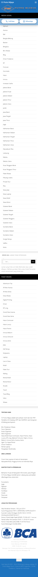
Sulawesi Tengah (8, 214)
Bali (4, 34)
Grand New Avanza (9, 312)
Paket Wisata (7, 173)
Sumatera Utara (8, 235)
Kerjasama (6, 353)
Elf (4, 63)
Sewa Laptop (7, 194)
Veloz (4, 398)
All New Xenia (7, 292)
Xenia (4, 247)
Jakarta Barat (7, 87)
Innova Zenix (7, 341)
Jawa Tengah (7, 116)
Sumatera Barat (8, 227)
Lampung (6, 153)
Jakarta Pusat (7, 92)
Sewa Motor (7, 202)
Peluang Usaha (7, 178)
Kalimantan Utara (8, 145)
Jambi (4, 108)
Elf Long (5, 308)
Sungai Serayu (7, 239)
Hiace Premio (7, 328)
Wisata (5, 402)
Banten (5, 42)
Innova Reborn (7, 332)
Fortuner (6, 67)
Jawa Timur (6, 120)
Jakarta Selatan (7, 96)
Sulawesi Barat (7, 206)
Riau (4, 186)
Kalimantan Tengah (9, 137)
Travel (5, 390)
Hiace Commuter (8, 320)
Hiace (4, 75)
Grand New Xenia (8, 316)
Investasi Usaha (8, 83)
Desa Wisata (7, 296)
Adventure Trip (7, 283)
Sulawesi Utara (7, 223)
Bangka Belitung (8, 38)
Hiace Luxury (7, 324)
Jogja (4, 124)
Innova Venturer (8, 337)
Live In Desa (7, 361)
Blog (4, 55)
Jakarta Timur (7, 100)
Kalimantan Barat (8, 128)
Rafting (5, 373)
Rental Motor (7, 382)
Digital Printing (7, 300)
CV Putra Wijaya (7, 2)
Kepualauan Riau (8, 149)
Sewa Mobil (6, 198)
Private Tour (6, 182)
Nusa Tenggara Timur (9, 169)
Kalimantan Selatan (9, 132)
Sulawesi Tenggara (8, 218)
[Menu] (35, 2)
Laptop (5, 357)
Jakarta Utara (7, 104)
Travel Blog (6, 394)
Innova (5, 79)
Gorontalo (6, 71)
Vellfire (5, 243)
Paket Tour (6, 369)
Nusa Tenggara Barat (9, 165)
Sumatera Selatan (8, 231)
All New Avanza (7, 287)
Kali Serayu (6, 349)
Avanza (5, 30)
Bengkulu (6, 46)
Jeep (4, 345)
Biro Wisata (6, 51)
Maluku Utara (7, 161)
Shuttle (5, 386)
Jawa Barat (6, 112)
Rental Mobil (7, 378)
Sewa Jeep (6, 190)
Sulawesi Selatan (8, 210)
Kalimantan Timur (8, 141)
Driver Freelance (8, 59)
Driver (5, 304)
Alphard (5, 26)
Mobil (4, 365)
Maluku (5, 157)
